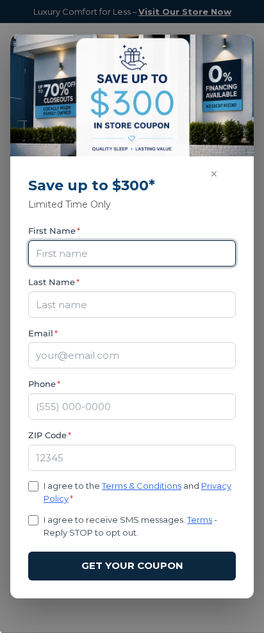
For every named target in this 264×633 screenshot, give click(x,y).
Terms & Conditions (141, 486)
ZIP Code (49, 435)
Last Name (53, 282)
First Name (54, 231)
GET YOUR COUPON (132, 565)
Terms (199, 519)
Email (43, 333)
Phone (44, 384)
